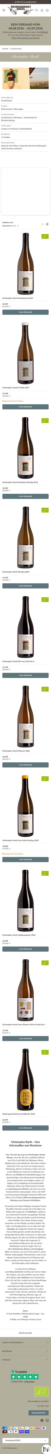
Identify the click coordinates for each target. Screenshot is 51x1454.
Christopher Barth (16, 49)
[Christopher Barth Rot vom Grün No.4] (25, 627)
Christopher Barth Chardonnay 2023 (17, 298)
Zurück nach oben (25, 1333)
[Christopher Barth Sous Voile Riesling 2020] (25, 806)
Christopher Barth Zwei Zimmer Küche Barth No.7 (23, 1024)
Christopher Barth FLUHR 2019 (15, 387)
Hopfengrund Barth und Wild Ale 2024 (18, 1114)
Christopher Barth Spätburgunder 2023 (18, 935)
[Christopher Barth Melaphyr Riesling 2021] (25, 448)
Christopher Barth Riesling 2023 (15, 572)
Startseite (5, 49)
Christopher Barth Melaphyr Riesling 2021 (20, 482)
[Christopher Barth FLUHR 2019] (25, 353)
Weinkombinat (12, 1448)
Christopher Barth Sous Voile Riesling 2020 (20, 840)
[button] (47, 10)
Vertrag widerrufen (38, 1413)
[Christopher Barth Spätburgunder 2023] (25, 901)
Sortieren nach (7, 222)
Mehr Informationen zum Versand (25, 38)
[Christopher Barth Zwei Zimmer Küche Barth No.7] (25, 990)
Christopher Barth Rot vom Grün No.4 (18, 661)
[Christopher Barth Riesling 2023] (25, 537)
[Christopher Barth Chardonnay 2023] (25, 264)
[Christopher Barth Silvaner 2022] (25, 716)
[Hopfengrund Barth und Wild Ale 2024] (25, 1080)
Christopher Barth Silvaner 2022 (16, 751)
